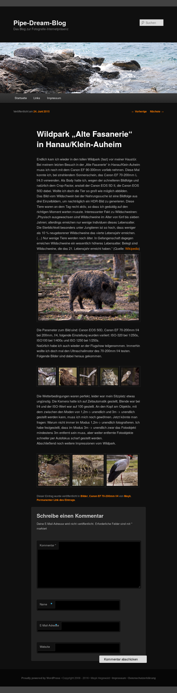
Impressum (54, 98)
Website (45, 647)
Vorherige (139, 111)
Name (46, 604)
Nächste (157, 111)
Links (36, 98)
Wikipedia (132, 248)
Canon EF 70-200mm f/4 (104, 496)
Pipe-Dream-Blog (39, 22)
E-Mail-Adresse (49, 625)
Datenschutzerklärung (142, 678)
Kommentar (48, 545)
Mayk (127, 496)
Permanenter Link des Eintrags (56, 500)
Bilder (84, 496)
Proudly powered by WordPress (40, 678)
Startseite (21, 98)
